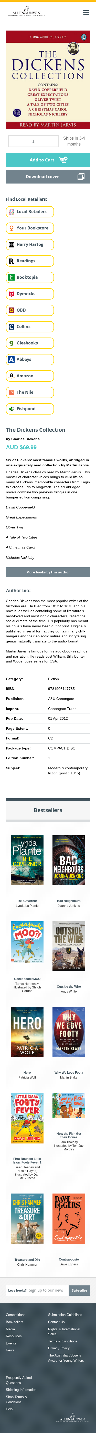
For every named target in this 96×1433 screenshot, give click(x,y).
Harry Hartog (30, 244)
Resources (14, 1336)
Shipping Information (21, 1390)
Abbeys (24, 359)
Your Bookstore (32, 228)
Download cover (42, 176)
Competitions (15, 1315)
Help (9, 1409)
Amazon (25, 376)
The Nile (25, 392)
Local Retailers (32, 211)
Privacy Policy (59, 1348)
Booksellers (14, 1322)
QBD (21, 310)
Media (10, 1329)
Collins (23, 326)
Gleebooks (27, 343)
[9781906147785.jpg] (48, 80)
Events (11, 1343)
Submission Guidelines (65, 1315)
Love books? (17, 1290)
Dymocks (26, 293)
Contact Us (56, 1322)
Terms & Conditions (62, 1341)
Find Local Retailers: (26, 199)
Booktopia (27, 277)
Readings (26, 261)
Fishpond (26, 408)
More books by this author (48, 572)
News (10, 1350)
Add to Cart (42, 160)
